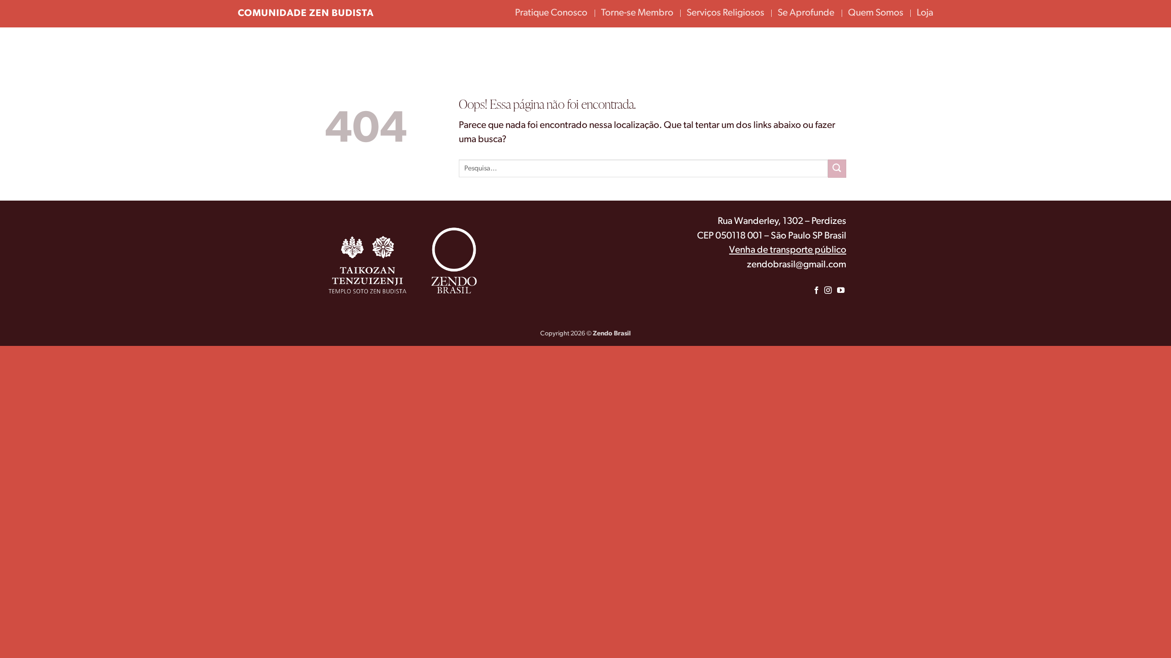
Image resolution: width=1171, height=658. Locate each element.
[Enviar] (837, 168)
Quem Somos (875, 13)
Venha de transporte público (787, 250)
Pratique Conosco (551, 13)
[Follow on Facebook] (816, 291)
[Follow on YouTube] (840, 291)
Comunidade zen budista (306, 13)
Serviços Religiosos (725, 13)
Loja (925, 13)
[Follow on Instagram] (827, 291)
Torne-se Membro (637, 13)
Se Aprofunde (806, 13)
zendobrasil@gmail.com (796, 265)
